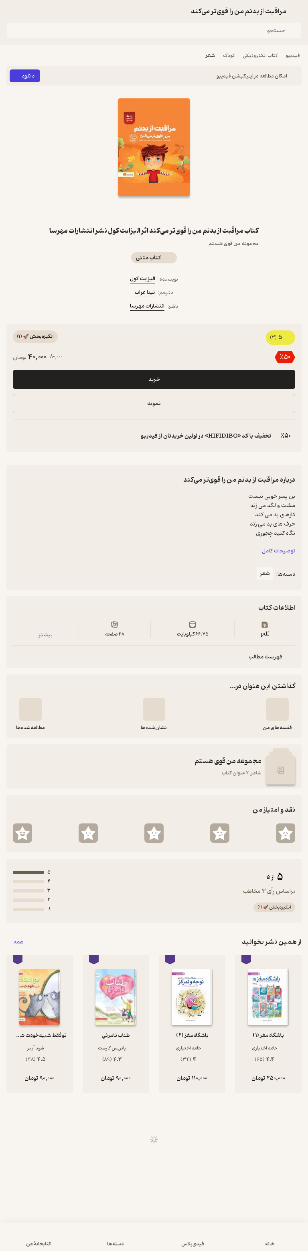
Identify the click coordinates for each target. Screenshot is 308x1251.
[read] (30, 709)
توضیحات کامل (278, 551)
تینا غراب (145, 292)
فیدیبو (293, 55)
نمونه (154, 403)
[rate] (285, 833)
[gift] (154, 211)
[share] (135, 211)
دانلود (28, 76)
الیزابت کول (142, 279)
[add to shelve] (277, 709)
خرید (154, 379)
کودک (229, 55)
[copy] (19, 436)
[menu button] (11, 11)
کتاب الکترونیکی (260, 55)
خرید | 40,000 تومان (154, 1240)
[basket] (31, 11)
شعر (210, 55)
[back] (296, 11)
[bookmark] (173, 211)
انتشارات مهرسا (147, 306)
